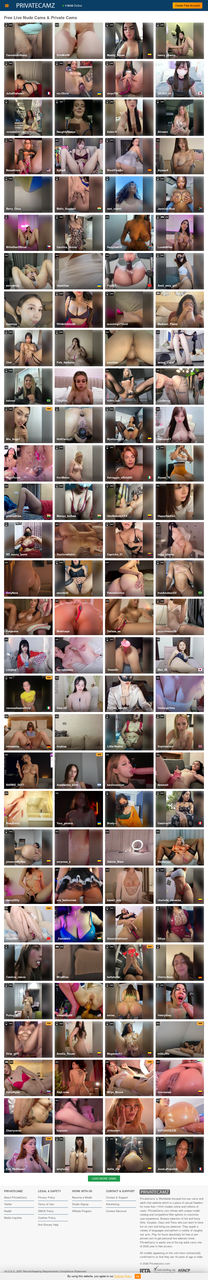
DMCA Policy (46, 1211)
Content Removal (116, 1211)
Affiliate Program (82, 1211)
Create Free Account (187, 5)
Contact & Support (117, 1197)
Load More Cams (104, 1178)
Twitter (8, 1204)
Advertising (112, 1204)
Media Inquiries (13, 1218)
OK (137, 1276)
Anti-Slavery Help (48, 1225)
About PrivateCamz (15, 1197)
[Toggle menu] (6, 5)
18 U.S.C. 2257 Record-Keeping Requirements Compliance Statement (45, 1271)
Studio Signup (80, 1204)
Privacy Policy (46, 1197)
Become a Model (82, 1197)
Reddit (8, 1211)
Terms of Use (46, 1204)
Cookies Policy (47, 1218)
